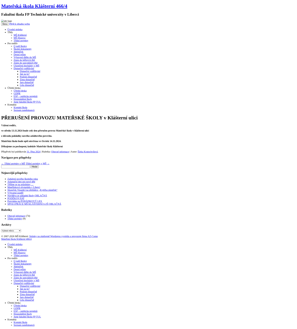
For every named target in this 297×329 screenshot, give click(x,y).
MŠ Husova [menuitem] (19, 252)
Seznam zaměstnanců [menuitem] (24, 325)
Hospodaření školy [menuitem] (23, 314)
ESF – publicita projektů (25, 96)
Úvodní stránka (14, 29)
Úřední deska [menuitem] (13, 302)
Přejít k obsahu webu (19, 24)
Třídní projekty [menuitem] (21, 255)
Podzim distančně (28, 76)
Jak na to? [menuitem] (25, 289)
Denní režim (20, 54)
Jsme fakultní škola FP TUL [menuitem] (27, 316)
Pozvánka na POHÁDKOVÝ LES (24, 201)
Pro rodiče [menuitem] (12, 258)
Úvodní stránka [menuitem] (14, 244)
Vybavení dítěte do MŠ (25, 57)
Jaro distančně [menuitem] (27, 297)
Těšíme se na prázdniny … (20, 184)
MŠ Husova (19, 38)
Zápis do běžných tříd (24, 60)
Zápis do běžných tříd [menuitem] (24, 275)
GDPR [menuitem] (17, 308)
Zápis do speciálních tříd (25, 63)
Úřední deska (20, 90)
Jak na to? (25, 74)
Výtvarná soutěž (15, 192)
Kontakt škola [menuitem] (20, 322)
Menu (4, 24)
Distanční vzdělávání (24, 68)
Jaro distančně (27, 82)
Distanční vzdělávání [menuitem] (24, 283)
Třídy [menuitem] (10, 247)
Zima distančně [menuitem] (27, 294)
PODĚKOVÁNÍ (15, 198)
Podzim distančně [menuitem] (28, 291)
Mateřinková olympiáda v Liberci (23, 187)
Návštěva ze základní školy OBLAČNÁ (27, 195)
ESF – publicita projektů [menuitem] (25, 311)
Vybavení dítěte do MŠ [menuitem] (25, 272)
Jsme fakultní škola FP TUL (27, 102)
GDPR (17, 93)
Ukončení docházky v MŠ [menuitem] (26, 280)
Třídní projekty (21, 40)
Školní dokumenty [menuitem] (23, 263)
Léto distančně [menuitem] (27, 300)
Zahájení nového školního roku (22, 179)
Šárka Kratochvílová (88, 151)
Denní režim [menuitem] (20, 269)
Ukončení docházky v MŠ (26, 65)
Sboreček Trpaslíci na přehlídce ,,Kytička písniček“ (32, 190)
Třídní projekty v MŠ (13, 163)
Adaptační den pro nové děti (21, 181)
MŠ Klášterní (20, 35)
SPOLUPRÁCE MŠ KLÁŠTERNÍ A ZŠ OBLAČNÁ (34, 204)
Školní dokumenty (23, 49)
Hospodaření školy (23, 99)
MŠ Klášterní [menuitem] (20, 250)
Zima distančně (27, 79)
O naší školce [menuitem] (20, 261)
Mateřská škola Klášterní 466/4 (34, 6)
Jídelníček (18, 51)
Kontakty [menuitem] (12, 319)
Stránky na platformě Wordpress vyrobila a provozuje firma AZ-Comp (63, 236)
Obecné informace (60, 151)
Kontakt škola (20, 107)
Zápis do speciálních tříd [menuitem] (25, 277)
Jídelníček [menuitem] (18, 266)
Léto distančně (27, 85)
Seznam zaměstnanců (24, 110)
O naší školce (20, 46)
